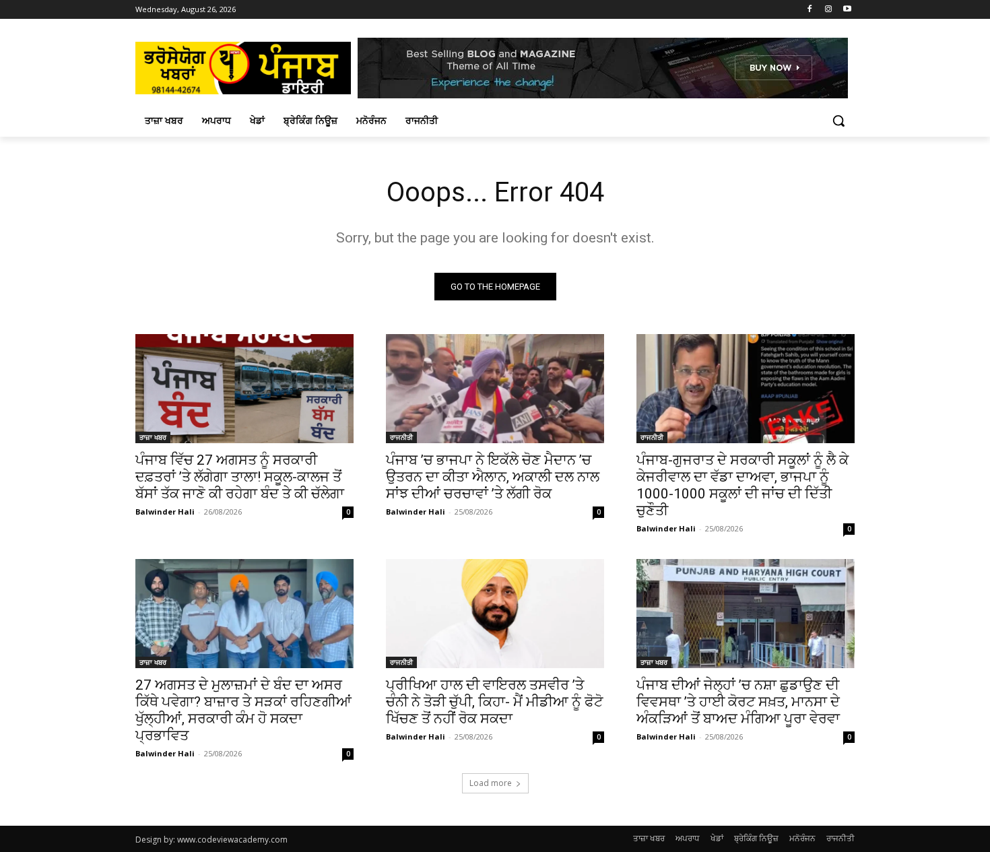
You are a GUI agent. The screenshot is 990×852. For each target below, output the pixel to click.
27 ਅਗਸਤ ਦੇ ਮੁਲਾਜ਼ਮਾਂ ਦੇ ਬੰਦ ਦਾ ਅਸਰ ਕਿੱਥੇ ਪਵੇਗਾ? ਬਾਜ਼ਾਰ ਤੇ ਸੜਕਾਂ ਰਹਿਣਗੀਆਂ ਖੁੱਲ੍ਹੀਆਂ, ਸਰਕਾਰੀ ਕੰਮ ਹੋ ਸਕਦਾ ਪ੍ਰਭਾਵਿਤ (243, 710)
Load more (490, 783)
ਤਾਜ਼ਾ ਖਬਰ (152, 437)
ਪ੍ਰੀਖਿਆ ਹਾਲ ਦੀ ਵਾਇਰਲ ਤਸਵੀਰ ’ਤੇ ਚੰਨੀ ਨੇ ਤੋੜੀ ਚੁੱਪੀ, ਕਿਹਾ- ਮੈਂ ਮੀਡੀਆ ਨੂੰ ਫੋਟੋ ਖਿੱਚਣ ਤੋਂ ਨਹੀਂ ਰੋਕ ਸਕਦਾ (494, 702)
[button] (838, 120)
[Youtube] (847, 10)
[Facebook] (810, 10)
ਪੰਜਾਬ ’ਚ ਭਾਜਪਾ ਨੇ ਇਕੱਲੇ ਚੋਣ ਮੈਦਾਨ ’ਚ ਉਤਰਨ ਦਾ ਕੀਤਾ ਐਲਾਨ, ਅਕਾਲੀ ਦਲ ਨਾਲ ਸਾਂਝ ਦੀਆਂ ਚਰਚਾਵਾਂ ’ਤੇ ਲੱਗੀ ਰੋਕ (492, 477)
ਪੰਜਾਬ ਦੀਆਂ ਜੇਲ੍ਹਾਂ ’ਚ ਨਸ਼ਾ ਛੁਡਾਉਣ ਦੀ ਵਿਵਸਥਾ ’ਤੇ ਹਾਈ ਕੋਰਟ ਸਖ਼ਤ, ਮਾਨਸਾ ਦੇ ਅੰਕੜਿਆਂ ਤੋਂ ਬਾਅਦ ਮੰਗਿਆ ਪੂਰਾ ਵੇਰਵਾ (738, 702)
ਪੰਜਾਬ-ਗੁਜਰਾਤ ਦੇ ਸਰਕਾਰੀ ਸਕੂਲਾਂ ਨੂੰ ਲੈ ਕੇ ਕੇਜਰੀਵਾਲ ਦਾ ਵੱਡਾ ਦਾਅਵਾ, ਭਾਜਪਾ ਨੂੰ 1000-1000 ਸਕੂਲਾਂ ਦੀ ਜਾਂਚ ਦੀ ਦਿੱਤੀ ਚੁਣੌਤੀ (742, 485)
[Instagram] (828, 10)
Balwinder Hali (165, 511)
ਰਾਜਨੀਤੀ (401, 437)
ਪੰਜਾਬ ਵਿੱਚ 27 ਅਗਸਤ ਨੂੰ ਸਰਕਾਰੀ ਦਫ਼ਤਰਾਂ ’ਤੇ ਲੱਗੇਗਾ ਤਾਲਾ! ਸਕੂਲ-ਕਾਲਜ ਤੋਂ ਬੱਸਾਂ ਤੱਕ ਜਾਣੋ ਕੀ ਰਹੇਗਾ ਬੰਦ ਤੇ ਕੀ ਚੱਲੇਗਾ (239, 477)
